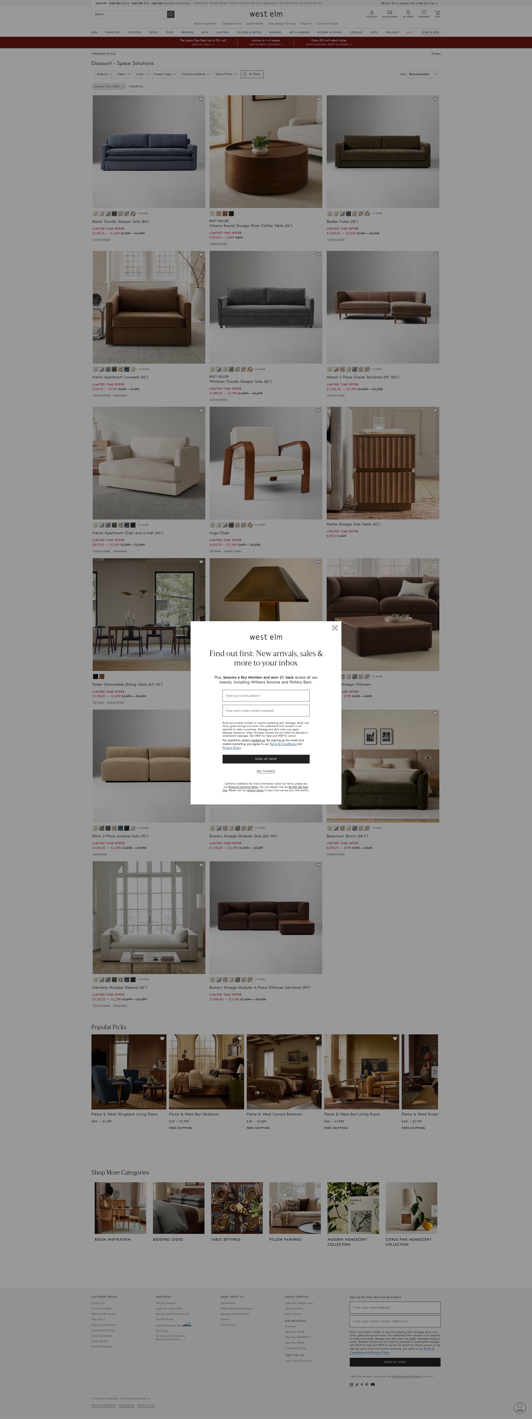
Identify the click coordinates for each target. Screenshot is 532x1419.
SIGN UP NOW (266, 759)
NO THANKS (266, 771)
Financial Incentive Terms (243, 787)
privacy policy (255, 790)
